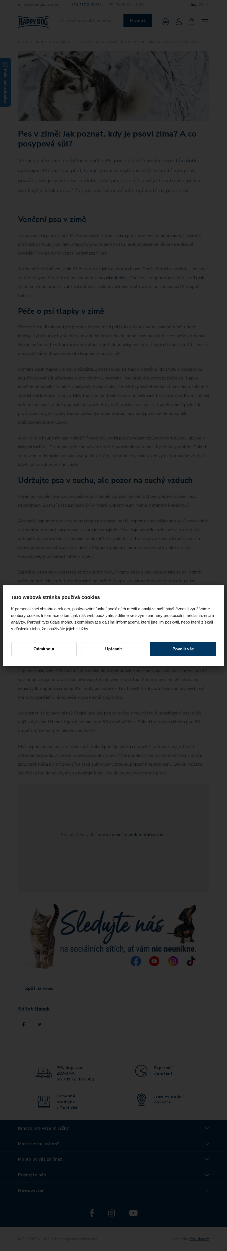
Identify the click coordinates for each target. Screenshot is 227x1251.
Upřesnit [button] (113, 649)
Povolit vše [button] (183, 649)
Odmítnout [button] (43, 649)
